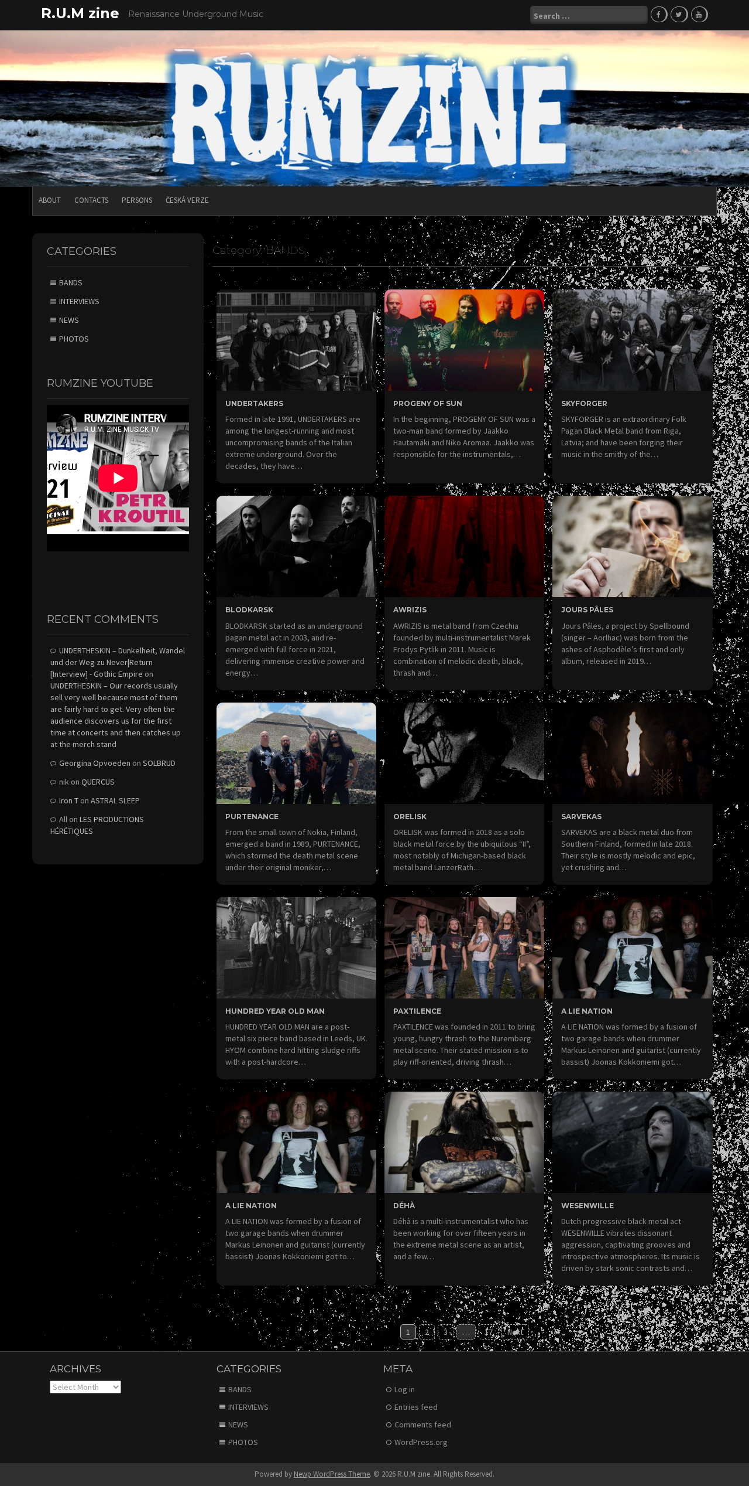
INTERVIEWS (79, 301)
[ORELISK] (464, 752)
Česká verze (187, 200)
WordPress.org (421, 1442)
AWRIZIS (410, 609)
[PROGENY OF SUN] (464, 339)
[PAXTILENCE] (464, 947)
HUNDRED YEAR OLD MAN (275, 1011)
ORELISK (410, 816)
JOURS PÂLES (587, 609)
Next (515, 1332)
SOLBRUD (159, 763)
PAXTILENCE (417, 1011)
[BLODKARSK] (296, 545)
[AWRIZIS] (464, 545)
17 (489, 1332)
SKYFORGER (584, 403)
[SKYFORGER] (632, 339)
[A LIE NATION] (632, 947)
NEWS (69, 320)
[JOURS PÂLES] (632, 545)
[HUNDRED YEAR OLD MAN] (296, 947)
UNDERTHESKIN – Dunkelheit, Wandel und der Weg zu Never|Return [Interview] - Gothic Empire (117, 662)
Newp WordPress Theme (332, 1474)
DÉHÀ (404, 1205)
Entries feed (416, 1407)
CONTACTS (91, 200)
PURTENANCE (252, 816)
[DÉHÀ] (464, 1141)
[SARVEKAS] (632, 752)
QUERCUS (98, 781)
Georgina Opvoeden (94, 763)
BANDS (71, 282)
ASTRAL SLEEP (115, 800)
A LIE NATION (587, 1011)
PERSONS (137, 200)
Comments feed (422, 1424)
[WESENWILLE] (632, 1141)
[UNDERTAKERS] (296, 339)
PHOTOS (74, 338)
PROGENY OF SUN (427, 403)
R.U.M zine (80, 13)
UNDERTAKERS (254, 403)
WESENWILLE (587, 1205)
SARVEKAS (581, 816)
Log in (404, 1389)
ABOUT (50, 200)
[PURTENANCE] (296, 752)
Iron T (68, 800)
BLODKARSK (249, 609)
